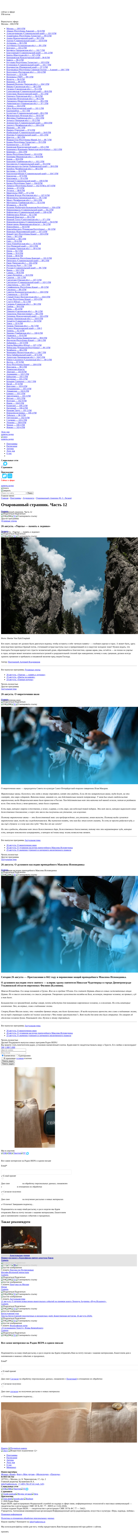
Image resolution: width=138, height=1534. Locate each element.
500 (2, 1047)
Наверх (4, 1448)
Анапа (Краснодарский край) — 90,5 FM (25, 38)
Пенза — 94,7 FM (14, 251)
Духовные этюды (9, 521)
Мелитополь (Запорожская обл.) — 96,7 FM (26, 198)
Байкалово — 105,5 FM (17, 376)
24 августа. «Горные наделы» (19, 679)
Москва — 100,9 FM (15, 28)
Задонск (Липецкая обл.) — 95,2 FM (23, 120)
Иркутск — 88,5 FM (15, 137)
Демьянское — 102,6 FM (17, 391)
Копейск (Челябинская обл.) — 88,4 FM (24, 169)
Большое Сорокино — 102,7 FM (21, 381)
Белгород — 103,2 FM (16, 48)
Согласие (16, 1183)
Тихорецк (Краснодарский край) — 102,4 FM (27, 316)
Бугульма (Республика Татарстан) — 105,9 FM (27, 62)
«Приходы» (55, 1474)
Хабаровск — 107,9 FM (17, 343)
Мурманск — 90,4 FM (16, 205)
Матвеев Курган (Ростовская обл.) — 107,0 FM (28, 195)
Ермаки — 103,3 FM (15, 393)
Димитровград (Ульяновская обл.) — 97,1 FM (27, 103)
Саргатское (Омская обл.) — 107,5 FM (24, 280)
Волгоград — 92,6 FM (16, 74)
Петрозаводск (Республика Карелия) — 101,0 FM (29, 258)
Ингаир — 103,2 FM (15, 398)
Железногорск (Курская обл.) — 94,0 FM (25, 115)
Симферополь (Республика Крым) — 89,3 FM (27, 287)
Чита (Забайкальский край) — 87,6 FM (24, 355)
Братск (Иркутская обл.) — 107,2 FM (23, 55)
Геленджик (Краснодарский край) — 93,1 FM (27, 94)
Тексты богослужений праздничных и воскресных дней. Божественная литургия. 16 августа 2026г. (46, 1316)
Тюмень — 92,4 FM (15, 331)
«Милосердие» (42, 1474)
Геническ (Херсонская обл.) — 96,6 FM (24, 96)
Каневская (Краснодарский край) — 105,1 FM (27, 147)
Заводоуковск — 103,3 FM (18, 396)
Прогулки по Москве (19, 1284)
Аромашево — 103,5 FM (17, 374)
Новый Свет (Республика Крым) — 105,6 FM (27, 234)
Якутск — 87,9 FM (15, 362)
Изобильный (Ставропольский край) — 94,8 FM (28, 132)
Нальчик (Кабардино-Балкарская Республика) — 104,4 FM (33, 207)
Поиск (30, 493)
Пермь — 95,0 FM (14, 253)
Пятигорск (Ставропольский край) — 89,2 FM (27, 260)
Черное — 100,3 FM (15, 425)
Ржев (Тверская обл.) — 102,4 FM (21, 263)
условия (20, 1058)
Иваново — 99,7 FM (15, 127)
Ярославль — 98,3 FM (16, 367)
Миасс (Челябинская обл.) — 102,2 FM (24, 200)
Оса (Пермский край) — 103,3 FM (22, 246)
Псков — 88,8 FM (14, 256)
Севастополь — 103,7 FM (18, 285)
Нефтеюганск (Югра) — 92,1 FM (21, 215)
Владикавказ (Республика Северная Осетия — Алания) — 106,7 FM (37, 69)
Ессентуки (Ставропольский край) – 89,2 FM (27, 113)
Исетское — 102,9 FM (16, 401)
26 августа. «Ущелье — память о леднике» (25, 675)
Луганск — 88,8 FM (15, 190)
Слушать (5, 1255)
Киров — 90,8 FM (14, 159)
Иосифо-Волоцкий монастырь (15, 1272)
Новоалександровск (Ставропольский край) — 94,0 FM (32, 222)
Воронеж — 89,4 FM (15, 82)
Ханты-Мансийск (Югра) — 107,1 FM (24, 345)
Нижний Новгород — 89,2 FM (20, 217)
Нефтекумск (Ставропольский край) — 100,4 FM (29, 212)
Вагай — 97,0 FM (14, 384)
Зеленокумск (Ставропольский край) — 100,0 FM (29, 123)
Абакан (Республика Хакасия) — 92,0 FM (25, 31)
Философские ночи (18, 1325)
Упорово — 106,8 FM (16, 422)
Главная (4, 498)
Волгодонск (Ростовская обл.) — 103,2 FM (26, 72)
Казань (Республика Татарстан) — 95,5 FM (26, 142)
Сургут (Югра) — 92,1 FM (18, 302)
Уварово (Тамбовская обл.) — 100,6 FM (24, 333)
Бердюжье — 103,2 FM (16, 379)
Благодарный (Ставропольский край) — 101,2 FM (29, 53)
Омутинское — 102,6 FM (18, 418)
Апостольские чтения (20, 1255)
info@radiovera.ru (9, 1484)
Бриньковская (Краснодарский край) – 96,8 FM (28, 57)
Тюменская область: (15, 369)
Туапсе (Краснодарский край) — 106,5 (24, 328)
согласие (16, 1199)
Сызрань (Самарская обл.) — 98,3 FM (23, 304)
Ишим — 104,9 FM (15, 403)
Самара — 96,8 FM (15, 273)
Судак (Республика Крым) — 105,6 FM (24, 299)
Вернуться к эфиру (9, 21)
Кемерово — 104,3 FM (16, 152)
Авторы (10, 448)
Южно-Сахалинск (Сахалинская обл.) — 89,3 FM (29, 360)
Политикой (9, 1187)
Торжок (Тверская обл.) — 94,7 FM (22, 326)
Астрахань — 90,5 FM (16, 43)
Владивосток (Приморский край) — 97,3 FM (27, 67)
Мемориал (11, 1467)
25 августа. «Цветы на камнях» (20, 677)
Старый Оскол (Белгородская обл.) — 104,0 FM (28, 297)
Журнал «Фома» (8, 1474)
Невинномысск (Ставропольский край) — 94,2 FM (29, 210)
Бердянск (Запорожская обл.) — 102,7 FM (25, 50)
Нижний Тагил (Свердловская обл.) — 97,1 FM (28, 219)
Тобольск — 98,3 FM (16, 415)
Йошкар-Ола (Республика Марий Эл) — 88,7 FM (28, 140)
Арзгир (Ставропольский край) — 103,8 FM (26, 40)
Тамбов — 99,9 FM (15, 306)
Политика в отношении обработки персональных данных (27, 1518)
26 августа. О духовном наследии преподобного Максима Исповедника (39, 847)
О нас (9, 453)
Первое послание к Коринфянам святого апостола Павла (27, 1258)
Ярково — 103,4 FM (15, 427)
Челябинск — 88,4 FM (16, 350)
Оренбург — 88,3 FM (16, 239)
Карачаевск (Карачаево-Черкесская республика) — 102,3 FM (34, 149)
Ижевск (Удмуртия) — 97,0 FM (20, 130)
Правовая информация (11, 1514)
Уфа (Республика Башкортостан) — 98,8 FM (26, 338)
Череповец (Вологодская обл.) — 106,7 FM (26, 352)
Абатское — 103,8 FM (16, 372)
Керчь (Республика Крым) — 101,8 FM (24, 154)
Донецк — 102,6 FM (15, 106)
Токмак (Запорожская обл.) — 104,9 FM (24, 318)
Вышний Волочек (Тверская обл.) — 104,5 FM (27, 84)
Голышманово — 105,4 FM (18, 389)
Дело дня (5, 432)
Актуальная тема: (33, 840)
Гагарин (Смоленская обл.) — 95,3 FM (24, 89)
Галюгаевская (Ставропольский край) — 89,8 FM (29, 91)
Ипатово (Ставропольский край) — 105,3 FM (27, 135)
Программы (11, 444)
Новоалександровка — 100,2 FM (21, 413)
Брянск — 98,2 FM (15, 60)
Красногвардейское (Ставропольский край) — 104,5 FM (32, 173)
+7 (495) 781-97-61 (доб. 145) (31, 1484)
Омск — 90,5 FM (14, 236)
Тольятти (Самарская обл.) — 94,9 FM (23, 321)
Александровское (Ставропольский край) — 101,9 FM (31, 33)
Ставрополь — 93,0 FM (17, 294)
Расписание (11, 446)
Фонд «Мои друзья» (26, 1474)
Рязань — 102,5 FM (15, 270)
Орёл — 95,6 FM (14, 241)
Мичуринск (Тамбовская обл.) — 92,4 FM (25, 202)
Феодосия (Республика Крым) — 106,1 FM (26, 340)
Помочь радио (8, 1061)
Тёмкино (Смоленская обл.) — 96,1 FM (24, 311)
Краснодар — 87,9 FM (16, 176)
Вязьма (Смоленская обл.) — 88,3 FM (23, 86)
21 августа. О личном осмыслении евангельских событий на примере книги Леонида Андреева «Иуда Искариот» (54, 1301)
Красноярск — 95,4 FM (17, 178)
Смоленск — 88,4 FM (16, 289)
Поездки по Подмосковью (22, 1270)
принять (5, 1532)
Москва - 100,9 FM (9, 24)
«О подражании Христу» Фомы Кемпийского (22, 1328)
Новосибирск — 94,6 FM (18, 227)
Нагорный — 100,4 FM (17, 408)
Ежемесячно (9, 1055)
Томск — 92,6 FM (14, 323)
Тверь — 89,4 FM (14, 309)
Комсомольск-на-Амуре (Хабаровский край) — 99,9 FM (32, 166)
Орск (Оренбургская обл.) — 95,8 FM (23, 244)
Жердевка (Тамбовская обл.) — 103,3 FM (25, 118)
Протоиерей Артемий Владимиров (24, 662)
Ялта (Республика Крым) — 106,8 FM (23, 364)
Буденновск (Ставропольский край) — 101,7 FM (28, 65)
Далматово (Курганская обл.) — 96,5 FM (25, 98)
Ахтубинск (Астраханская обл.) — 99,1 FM (26, 45)
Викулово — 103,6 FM (16, 386)
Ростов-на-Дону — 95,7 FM (19, 265)
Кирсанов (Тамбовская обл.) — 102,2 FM (25, 161)
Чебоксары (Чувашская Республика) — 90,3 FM (28, 347)
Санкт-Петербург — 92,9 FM (19, 275)
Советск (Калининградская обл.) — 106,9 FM (27, 292)
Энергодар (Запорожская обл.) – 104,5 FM (25, 357)
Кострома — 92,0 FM (16, 171)
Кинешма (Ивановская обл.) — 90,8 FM (24, 156)
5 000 (12, 1047)
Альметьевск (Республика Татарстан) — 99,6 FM (28, 36)
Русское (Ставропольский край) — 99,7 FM (26, 268)
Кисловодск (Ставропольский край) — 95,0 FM (28, 164)
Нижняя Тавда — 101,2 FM (19, 410)
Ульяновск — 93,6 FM (16, 335)
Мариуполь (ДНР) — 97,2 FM (20, 193)
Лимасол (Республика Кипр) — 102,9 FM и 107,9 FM (30, 185)
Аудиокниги (28, 498)
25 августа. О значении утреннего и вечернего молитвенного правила (38, 850)
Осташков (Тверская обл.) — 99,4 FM (23, 248)
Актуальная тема (9, 689)
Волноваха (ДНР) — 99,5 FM (19, 77)
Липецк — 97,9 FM (15, 188)
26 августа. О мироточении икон (21, 845)
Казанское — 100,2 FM (16, 405)
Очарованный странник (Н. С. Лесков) (54, 498)
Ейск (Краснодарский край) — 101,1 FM (25, 108)
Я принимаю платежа (18, 1058)
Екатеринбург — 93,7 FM (18, 111)
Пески (4, 1287)
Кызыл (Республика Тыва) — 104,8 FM (24, 183)
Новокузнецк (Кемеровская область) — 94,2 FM (28, 224)
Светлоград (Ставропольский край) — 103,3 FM (28, 282)
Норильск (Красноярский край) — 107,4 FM (26, 231)
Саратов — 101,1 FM (16, 277)
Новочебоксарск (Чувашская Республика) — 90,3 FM (30, 229)
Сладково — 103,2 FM (16, 420)
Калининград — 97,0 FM (18, 144)
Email (4, 1166)
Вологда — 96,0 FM (15, 79)
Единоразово (25, 1055)
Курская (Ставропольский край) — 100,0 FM (27, 181)
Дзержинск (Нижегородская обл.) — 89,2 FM (27, 101)
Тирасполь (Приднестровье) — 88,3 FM (24, 314)
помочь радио (7, 434)
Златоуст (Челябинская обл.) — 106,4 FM (25, 125)
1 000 (7, 1047)
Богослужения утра (10, 1313)
